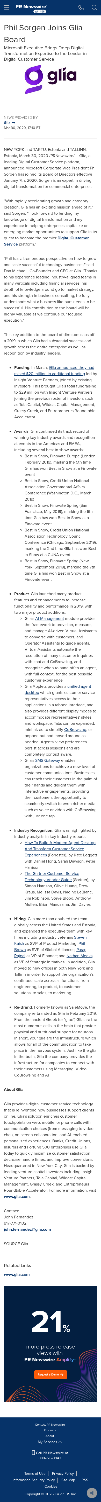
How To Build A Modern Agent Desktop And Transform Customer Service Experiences (60, 849)
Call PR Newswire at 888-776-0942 (51, 1455)
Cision (59, 1494)
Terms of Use (35, 1473)
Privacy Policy (63, 1473)
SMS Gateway (47, 760)
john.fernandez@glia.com (27, 1229)
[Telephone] (81, 7)
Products (50, 1430)
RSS (85, 1480)
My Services (48, 1442)
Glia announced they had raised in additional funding (54, 371)
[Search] (94, 7)
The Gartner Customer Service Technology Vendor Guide (52, 877)
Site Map (68, 1480)
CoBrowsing (75, 729)
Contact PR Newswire (50, 1424)
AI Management (49, 618)
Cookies (51, 1486)
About (50, 1436)
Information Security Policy (34, 1480)
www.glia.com (17, 1196)
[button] (50, 79)
